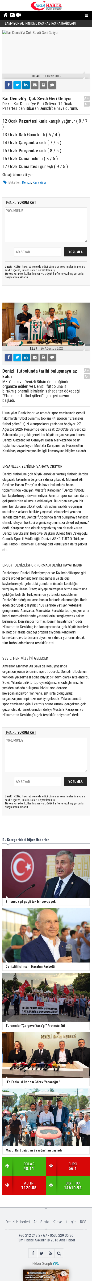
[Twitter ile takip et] (41, 1253)
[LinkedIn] (26, 85)
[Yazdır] (43, 85)
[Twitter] (17, 85)
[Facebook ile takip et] (33, 1253)
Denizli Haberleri (18, 1222)
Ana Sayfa (41, 1222)
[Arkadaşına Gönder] (34, 85)
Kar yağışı (39, 182)
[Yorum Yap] (52, 85)
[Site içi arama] (59, 1253)
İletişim (71, 1222)
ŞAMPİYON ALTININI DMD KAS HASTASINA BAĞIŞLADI (40, 24)
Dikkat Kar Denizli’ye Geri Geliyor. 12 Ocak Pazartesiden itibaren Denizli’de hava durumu (40, 106)
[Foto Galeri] (12, 15)
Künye (57, 1222)
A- (87, 104)
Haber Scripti (42, 1263)
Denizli (26, 182)
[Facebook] (8, 85)
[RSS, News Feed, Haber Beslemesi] (50, 1253)
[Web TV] (18, 15)
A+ (86, 98)
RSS (83, 1222)
